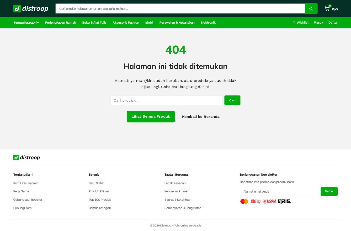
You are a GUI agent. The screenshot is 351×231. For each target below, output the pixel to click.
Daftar (333, 23)
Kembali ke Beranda (200, 116)
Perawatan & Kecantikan (177, 23)
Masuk (318, 23)
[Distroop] (30, 8)
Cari (232, 100)
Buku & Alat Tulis (94, 23)
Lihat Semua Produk (151, 116)
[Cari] (311, 8)
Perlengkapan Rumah (60, 23)
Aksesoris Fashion (126, 23)
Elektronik (208, 23)
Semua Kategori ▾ (26, 23)
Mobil (149, 23)
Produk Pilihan (99, 191)
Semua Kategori (100, 208)
